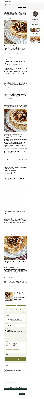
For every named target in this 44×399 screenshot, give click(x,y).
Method (16, 310)
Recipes (25, 1)
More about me (35, 24)
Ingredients (7, 310)
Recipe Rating (5, 371)
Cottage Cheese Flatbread (13, 211)
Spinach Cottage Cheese (22, 211)
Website (5, 385)
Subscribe (20, 1)
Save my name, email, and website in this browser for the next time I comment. (15, 387)
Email (5, 383)
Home (17, 1)
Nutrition (21, 310)
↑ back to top (22, 393)
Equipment (12, 310)
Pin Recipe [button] (20, 299)
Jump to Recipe (20, 7)
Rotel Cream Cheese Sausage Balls (13, 53)
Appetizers (7, 365)
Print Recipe (24, 7)
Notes (25, 310)
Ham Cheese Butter (6, 53)
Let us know (13, 359)
